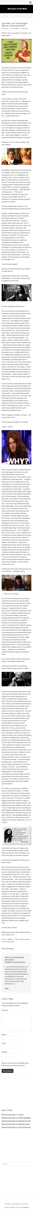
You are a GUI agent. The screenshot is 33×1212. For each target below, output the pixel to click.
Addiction (10, 939)
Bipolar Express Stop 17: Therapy (13, 1114)
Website (4, 1052)
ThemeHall (25, 1207)
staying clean (10, 941)
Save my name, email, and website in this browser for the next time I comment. (15, 1064)
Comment (5, 1010)
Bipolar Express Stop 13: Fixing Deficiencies (16, 1127)
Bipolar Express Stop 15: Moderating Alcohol (16, 1121)
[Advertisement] (13, 1092)
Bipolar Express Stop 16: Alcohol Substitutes (16, 1118)
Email (4, 1043)
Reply (7, 988)
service (4, 941)
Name (4, 1035)
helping (22, 939)
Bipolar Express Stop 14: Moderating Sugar (16, 1124)
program (27, 939)
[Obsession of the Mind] (16, 11)
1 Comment (24, 28)
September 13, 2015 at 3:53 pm (15, 962)
